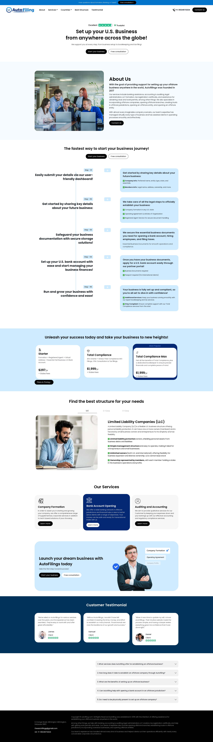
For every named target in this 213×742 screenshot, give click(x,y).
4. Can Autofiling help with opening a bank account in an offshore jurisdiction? (131, 690)
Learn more (45, 523)
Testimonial (97, 10)
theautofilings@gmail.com (46, 728)
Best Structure (81, 10)
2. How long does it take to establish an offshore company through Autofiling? (131, 673)
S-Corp (125, 411)
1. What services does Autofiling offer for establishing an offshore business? (130, 664)
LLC (87, 410)
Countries (65, 10)
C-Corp (106, 411)
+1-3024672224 (182, 10)
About (42, 10)
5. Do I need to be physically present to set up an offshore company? (127, 699)
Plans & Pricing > (44, 382)
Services (52, 10)
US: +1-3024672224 (43, 732)
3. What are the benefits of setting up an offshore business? (123, 682)
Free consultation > (127, 2)
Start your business (96, 51)
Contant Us (200, 10)
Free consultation (118, 51)
